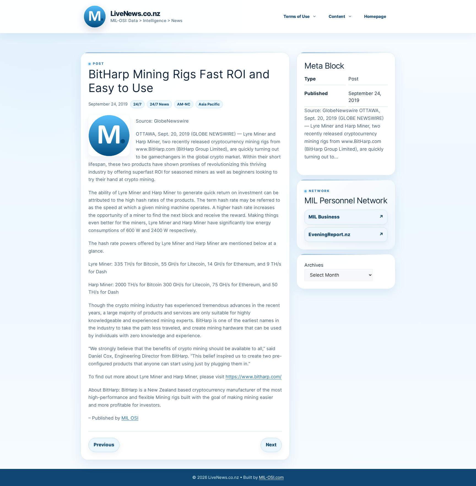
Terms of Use (296, 16)
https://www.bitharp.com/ (254, 376)
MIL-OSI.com (271, 477)
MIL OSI (129, 418)
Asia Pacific (209, 104)
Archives (313, 265)
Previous (104, 444)
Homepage (375, 16)
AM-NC (183, 104)
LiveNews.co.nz (135, 13)
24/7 (137, 104)
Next (271, 444)
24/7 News (159, 104)
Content (337, 16)
